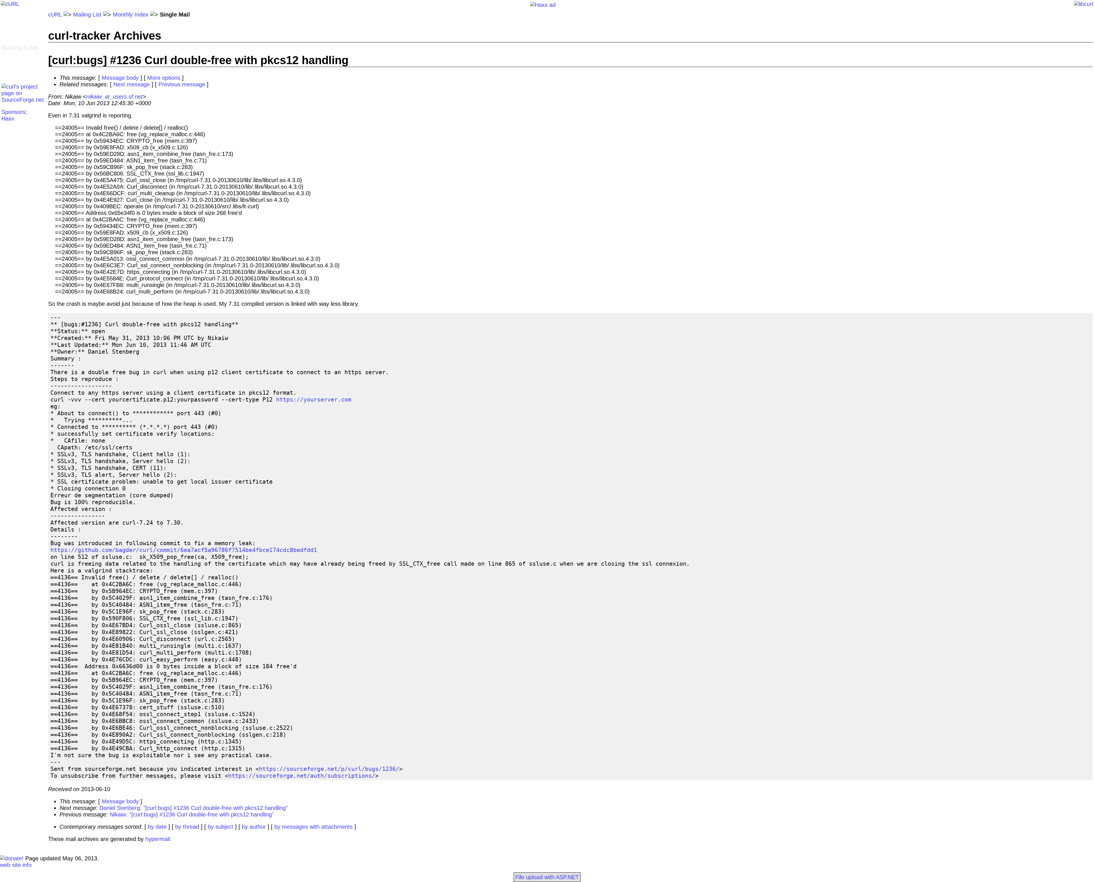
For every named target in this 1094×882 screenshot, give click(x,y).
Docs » (10, 34)
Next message (131, 84)
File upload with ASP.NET (547, 877)
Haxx (7, 118)
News (8, 41)
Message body (120, 78)
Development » (20, 55)
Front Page (15, 14)
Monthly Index (130, 14)
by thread (187, 827)
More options (163, 78)
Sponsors (13, 112)
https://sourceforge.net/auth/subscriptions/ (301, 775)
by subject (220, 827)
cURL (55, 14)
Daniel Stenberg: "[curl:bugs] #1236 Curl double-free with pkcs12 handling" (193, 808)
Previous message (181, 84)
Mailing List (87, 14)
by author (254, 827)
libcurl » (11, 61)
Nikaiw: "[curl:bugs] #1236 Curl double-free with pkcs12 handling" (192, 814)
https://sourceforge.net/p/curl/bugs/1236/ (329, 768)
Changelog (14, 28)
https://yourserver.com (313, 399)
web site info (16, 865)
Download (13, 21)
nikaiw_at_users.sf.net (114, 96)
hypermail (157, 839)
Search (10, 74)
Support (11, 68)
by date (157, 827)
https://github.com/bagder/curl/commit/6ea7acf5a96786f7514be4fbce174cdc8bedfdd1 (183, 550)
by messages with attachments (313, 827)
